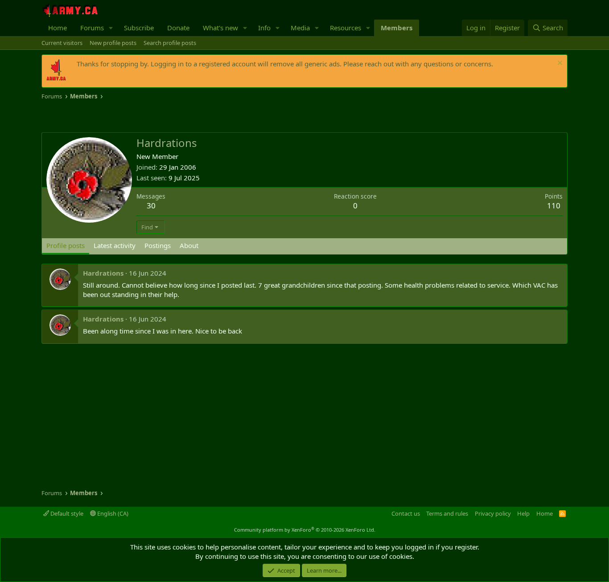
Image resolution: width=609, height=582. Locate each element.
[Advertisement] (145, 116)
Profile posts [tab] (65, 245)
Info (264, 27)
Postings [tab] (157, 245)
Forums (92, 27)
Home (57, 27)
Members (396, 27)
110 (553, 205)
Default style (66, 513)
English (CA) (112, 513)
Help (523, 513)
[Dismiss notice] (559, 64)
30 (151, 205)
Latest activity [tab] (115, 245)
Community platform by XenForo (304, 529)
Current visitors (61, 43)
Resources (345, 27)
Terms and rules (447, 513)
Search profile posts (170, 43)
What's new (220, 27)
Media (300, 27)
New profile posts (113, 43)
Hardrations (103, 273)
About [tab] (189, 245)
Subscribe (139, 27)
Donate (178, 27)
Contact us (405, 513)
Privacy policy (493, 513)
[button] (111, 28)
